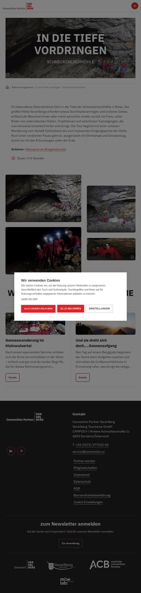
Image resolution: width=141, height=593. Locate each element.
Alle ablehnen (70, 308)
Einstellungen (99, 308)
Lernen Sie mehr (29, 299)
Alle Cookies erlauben (38, 308)
